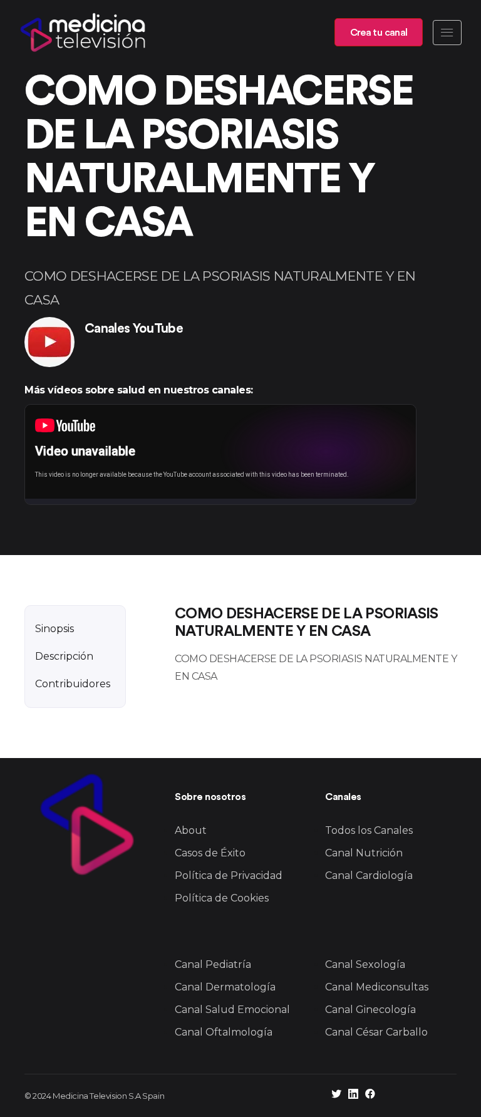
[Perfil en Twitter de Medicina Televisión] (336, 1095)
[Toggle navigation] (447, 32)
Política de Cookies (222, 898)
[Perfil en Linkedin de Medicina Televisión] (353, 1095)
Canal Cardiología (369, 875)
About (191, 830)
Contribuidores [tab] (72, 684)
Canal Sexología (365, 964)
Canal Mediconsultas (376, 987)
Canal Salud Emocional (232, 1010)
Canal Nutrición (364, 853)
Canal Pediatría (213, 964)
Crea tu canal (378, 33)
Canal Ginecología (370, 1010)
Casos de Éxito (210, 853)
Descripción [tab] (64, 656)
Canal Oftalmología (223, 1032)
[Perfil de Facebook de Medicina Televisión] (370, 1095)
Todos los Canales (369, 830)
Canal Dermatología (225, 987)
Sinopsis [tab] (54, 629)
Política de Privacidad (228, 875)
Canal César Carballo (376, 1032)
